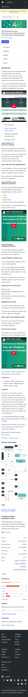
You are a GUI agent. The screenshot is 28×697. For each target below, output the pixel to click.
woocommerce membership (19, 569)
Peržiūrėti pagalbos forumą (8, 614)
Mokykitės (4, 649)
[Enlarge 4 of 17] (11, 470)
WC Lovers (9, 37)
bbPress (4, 667)
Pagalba (5, 63)
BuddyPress (5, 670)
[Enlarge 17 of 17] (24, 494)
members (17, 560)
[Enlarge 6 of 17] (11, 481)
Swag (17, 657)
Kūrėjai (3, 654)
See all (25, 599)
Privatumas (4, 642)
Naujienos (4, 637)
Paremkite (18, 654)
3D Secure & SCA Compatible (15, 202)
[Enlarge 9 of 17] (11, 496)
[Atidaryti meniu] (25, 2)
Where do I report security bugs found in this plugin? (8, 510)
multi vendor (23, 560)
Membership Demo (9, 139)
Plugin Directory (5, 6)
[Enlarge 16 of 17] (24, 487)
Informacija (6, 47)
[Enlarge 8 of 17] (11, 492)
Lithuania (7, 676)
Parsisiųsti (5, 41)
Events (17, 652)
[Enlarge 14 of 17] (24, 472)
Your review (4, 599)
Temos (17, 639)
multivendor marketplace (20, 563)
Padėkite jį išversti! (14, 12)
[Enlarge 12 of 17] (24, 460)
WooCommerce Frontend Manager (11, 374)
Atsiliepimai (6, 51)
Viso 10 (25, 557)
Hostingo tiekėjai (6, 639)
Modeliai (17, 644)
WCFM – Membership (10, 128)
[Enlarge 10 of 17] (24, 447)
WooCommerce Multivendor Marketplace (14, 154)
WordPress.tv (5, 657)
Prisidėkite (17, 649)
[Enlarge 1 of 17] (11, 447)
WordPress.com (6, 662)
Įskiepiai (17, 642)
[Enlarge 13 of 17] (24, 466)
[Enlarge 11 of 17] (24, 455)
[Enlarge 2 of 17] (11, 454)
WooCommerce (5, 434)
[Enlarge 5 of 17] (11, 474)
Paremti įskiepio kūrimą (7, 625)
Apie (2, 634)
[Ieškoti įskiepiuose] (17, 17)
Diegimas (5, 55)
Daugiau (3, 574)
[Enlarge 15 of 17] (24, 480)
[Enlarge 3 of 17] (11, 463)
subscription (23, 566)
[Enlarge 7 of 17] (11, 489)
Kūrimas (5, 59)
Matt (3, 664)
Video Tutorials (8, 130)
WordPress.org (10, 426)
